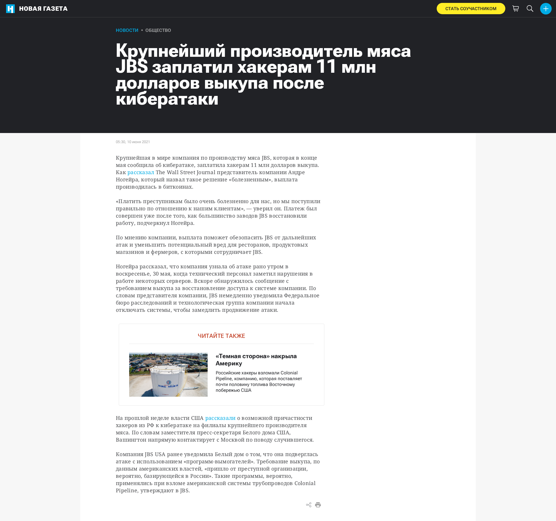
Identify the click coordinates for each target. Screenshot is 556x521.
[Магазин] (515, 8)
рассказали (220, 417)
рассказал (140, 172)
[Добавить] (546, 8)
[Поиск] (530, 8)
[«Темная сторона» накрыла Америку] (221, 364)
